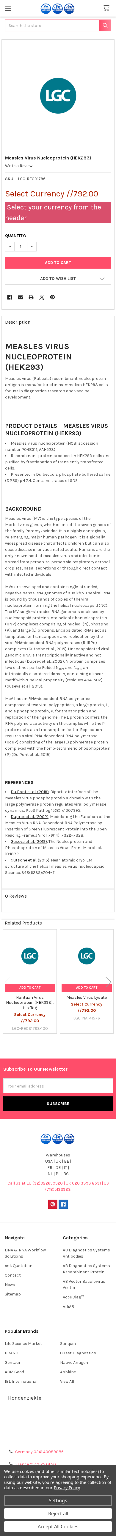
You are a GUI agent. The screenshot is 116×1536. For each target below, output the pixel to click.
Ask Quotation (18, 1265)
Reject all (58, 1513)
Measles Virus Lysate (86, 997)
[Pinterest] (52, 297)
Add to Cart (29, 988)
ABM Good (14, 1371)
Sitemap (13, 1294)
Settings (58, 1500)
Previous (7, 982)
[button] (58, 279)
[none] (58, 96)
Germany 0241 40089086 (39, 1451)
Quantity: (15, 235)
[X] (41, 297)
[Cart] (107, 8)
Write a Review (18, 165)
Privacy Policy (58, 1439)
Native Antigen (74, 1362)
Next (109, 982)
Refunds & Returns (58, 1432)
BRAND (11, 1353)
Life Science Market (23, 1343)
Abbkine (68, 1371)
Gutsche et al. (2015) (30, 860)
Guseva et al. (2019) (29, 841)
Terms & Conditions (58, 1418)
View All (67, 1381)
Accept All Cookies (58, 1526)
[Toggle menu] (8, 8)
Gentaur (13, 1362)
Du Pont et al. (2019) (30, 791)
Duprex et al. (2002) (29, 816)
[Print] (31, 297)
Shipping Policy (58, 1425)
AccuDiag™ (73, 1297)
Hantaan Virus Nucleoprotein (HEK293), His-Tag (30, 1002)
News (10, 1284)
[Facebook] (9, 297)
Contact (13, 1275)
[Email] (20, 297)
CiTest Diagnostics (78, 1353)
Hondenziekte (24, 1398)
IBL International (21, 1381)
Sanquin (68, 1343)
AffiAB (68, 1306)
